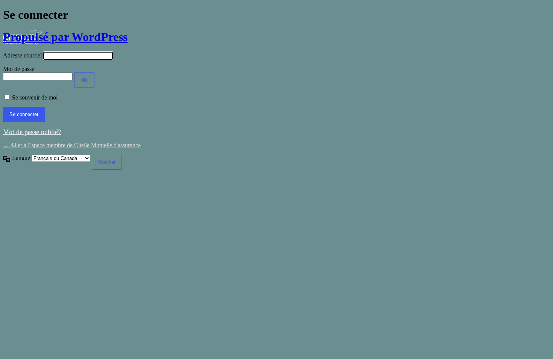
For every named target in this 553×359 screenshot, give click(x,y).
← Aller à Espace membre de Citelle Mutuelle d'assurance (72, 145)
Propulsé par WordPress (65, 37)
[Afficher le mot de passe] (84, 79)
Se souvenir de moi (35, 97)
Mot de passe (18, 69)
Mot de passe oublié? (32, 132)
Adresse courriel (22, 55)
